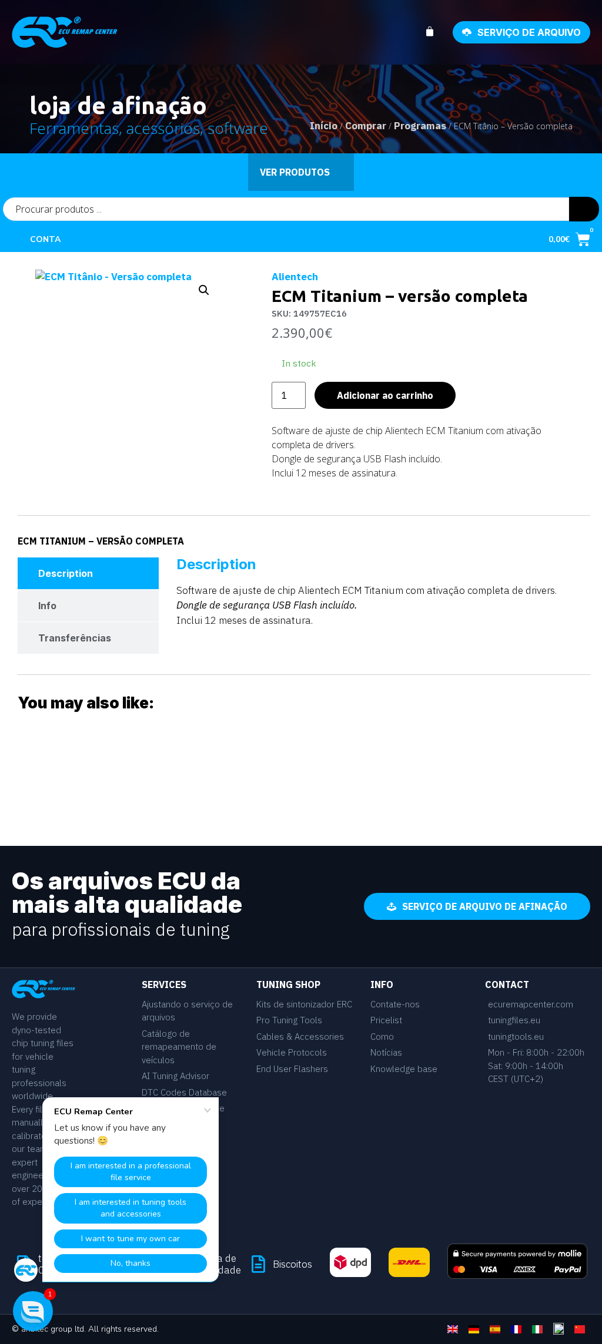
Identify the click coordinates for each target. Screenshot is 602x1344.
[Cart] (435, 31)
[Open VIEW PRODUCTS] (337, 172)
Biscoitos (292, 1264)
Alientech (295, 276)
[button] (204, 290)
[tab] (88, 573)
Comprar (365, 125)
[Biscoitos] (258, 1264)
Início (323, 125)
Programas (420, 125)
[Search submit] (584, 209)
